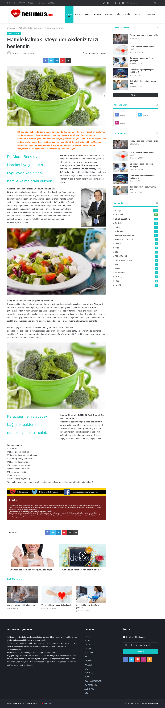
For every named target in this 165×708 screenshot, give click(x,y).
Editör (14, 53)
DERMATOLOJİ (121, 256)
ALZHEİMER (120, 273)
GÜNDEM (51, 3)
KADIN (69, 14)
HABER (118, 285)
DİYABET (118, 244)
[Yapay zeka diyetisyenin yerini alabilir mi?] (120, 73)
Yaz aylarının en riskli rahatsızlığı (21, 605)
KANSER (97, 14)
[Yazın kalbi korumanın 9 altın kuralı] (57, 594)
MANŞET (17, 33)
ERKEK (88, 14)
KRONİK (126, 14)
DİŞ (118, 14)
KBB (116, 264)
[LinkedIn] (56, 60)
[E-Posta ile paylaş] (68, 60)
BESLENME (109, 14)
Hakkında (41, 3)
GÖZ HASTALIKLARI (123, 260)
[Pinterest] (62, 60)
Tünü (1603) (135, 95)
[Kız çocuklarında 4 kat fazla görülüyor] (91, 594)
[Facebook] (45, 60)
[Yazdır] (75, 532)
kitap (117, 281)
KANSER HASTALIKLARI (125, 235)
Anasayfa (31, 3)
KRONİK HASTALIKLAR (124, 240)
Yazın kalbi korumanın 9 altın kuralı (56, 605)
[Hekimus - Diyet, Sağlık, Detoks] (33, 14)
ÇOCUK (78, 14)
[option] (56, 96)
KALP (117, 248)
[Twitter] (51, 60)
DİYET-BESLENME (122, 219)
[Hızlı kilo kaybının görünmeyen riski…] (120, 85)
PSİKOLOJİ (139, 14)
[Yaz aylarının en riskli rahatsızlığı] (22, 594)
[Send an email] (17, 53)
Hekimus (47, 703)
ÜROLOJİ (118, 277)
